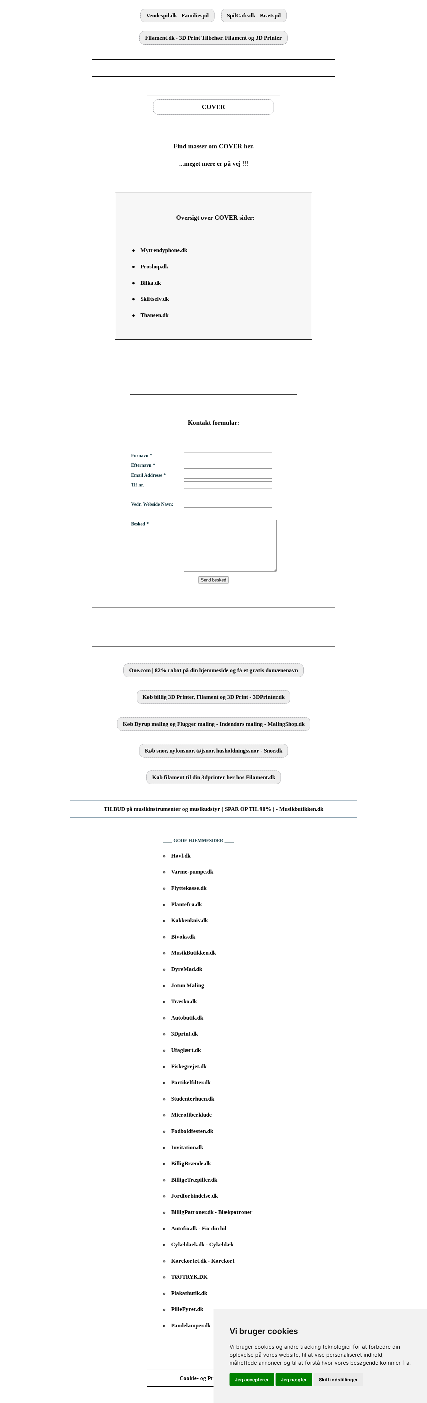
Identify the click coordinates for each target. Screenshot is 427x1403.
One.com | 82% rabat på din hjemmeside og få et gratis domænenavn (213, 670)
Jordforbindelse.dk (194, 1196)
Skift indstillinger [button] (338, 1379)
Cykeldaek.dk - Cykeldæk (202, 1244)
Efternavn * (143, 465)
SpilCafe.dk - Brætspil (254, 15)
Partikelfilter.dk (190, 1082)
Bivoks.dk (183, 937)
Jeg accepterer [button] (252, 1379)
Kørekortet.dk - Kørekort (203, 1261)
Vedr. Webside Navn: (152, 504)
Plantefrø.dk (186, 904)
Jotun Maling (187, 985)
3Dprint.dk (184, 1034)
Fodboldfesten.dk (192, 1131)
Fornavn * (141, 455)
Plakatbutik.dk (189, 1293)
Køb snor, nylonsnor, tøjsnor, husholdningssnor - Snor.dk (213, 751)
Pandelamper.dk (190, 1325)
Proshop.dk (154, 266)
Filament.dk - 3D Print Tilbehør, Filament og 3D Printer (213, 38)
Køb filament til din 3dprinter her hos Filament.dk (213, 777)
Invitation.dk (187, 1147)
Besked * (140, 523)
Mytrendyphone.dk (163, 250)
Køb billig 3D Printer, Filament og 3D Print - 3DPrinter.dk (213, 697)
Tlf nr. (137, 484)
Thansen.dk (154, 315)
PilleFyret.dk (187, 1309)
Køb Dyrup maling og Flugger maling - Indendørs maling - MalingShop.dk (214, 724)
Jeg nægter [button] (294, 1379)
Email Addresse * (148, 475)
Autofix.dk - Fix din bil (199, 1228)
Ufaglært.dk (186, 1050)
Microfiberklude (191, 1115)
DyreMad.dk (186, 969)
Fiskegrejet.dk (188, 1066)
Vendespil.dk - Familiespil (177, 15)
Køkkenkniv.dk (189, 920)
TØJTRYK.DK (189, 1277)
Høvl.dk (180, 856)
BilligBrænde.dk (191, 1163)
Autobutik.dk (187, 1018)
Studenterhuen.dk (192, 1099)
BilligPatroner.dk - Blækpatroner (212, 1212)
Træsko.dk (184, 1001)
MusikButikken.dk (193, 953)
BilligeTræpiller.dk (194, 1180)
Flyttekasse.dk (188, 888)
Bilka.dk (150, 283)
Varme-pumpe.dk (192, 872)
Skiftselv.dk (154, 299)
